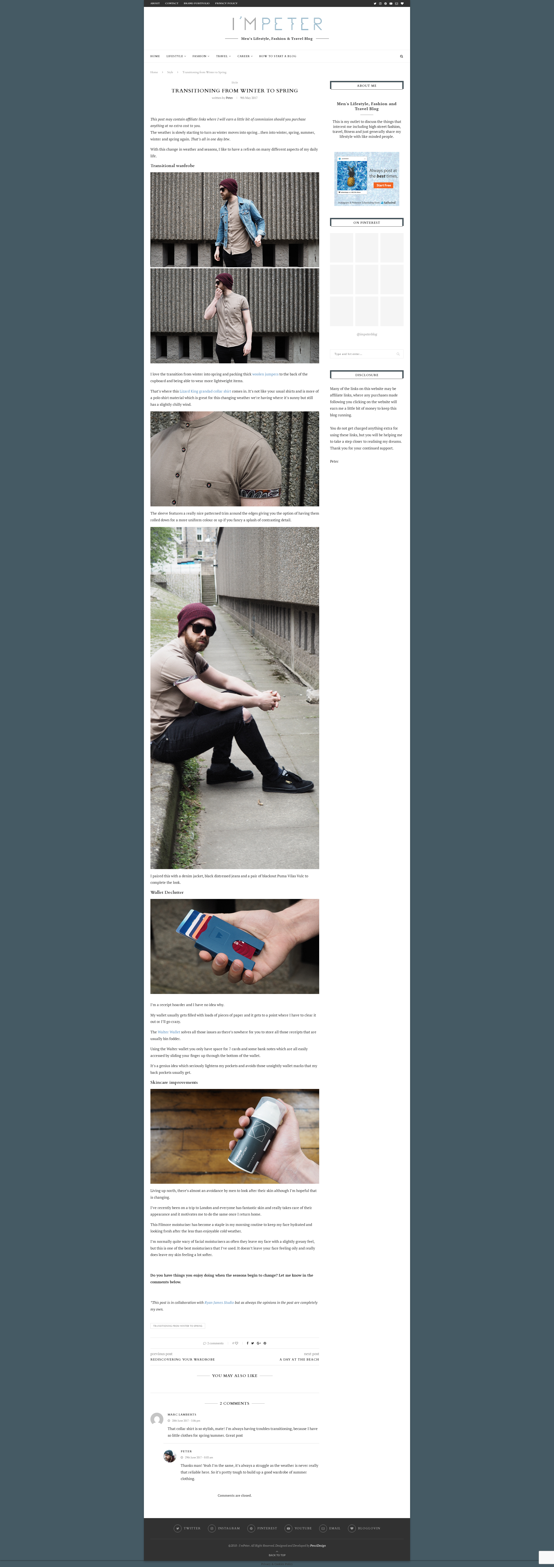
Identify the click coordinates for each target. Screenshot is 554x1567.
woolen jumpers (265, 374)
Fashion (199, 56)
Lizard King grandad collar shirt (205, 391)
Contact (171, 3)
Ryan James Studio (219, 1302)
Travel (222, 56)
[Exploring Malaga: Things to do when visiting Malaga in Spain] (392, 311)
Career (243, 56)
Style (170, 72)
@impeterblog (367, 334)
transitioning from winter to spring (177, 1325)
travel (337, 131)
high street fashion (384, 126)
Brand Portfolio (197, 3)
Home (155, 56)
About (155, 3)
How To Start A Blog (277, 56)
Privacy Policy (226, 3)
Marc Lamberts (182, 1415)
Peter (229, 98)
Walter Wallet (169, 1031)
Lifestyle (174, 56)
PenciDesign (318, 1545)
